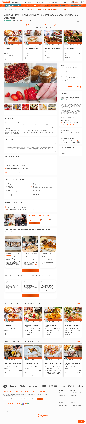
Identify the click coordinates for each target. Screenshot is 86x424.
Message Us (75, 1)
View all (79, 303)
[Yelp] (10, 403)
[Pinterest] (15, 403)
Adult (63, 77)
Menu (20, 55)
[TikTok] (8, 403)
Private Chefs (28, 2)
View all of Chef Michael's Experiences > (72, 124)
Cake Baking (64, 80)
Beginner (74, 77)
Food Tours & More (52, 2)
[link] (13, 322)
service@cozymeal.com (38, 188)
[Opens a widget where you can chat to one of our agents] (81, 421)
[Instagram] (3, 403)
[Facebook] (6, 403)
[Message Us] (72, 2)
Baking (68, 77)
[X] (17, 403)
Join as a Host (73, 395)
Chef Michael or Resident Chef (72, 97)
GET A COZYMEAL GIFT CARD (71, 86)
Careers (72, 397)
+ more (35, 264)
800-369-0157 (48, 188)
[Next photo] (36, 244)
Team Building (39, 2)
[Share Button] (78, 21)
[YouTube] (12, 403)
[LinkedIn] (19, 403)
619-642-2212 (77, 2)
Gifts (64, 2)
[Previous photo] (24, 244)
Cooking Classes (15, 2)
